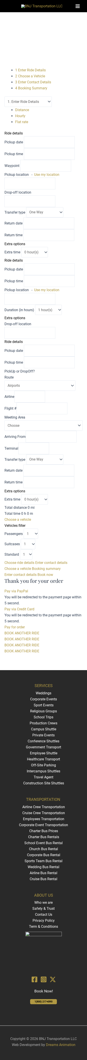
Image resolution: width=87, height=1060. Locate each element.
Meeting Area (14, 417)
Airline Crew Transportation (43, 807)
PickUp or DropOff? (19, 371)
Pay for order (14, 627)
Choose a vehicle (17, 519)
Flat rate (21, 122)
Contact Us (43, 914)
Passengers (14, 534)
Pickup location (31, 174)
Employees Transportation (43, 819)
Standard (12, 554)
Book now (45, 575)
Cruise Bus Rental (43, 879)
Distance (22, 110)
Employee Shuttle (43, 753)
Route (9, 377)
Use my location (46, 174)
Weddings (43, 693)
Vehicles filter (14, 525)
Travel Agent (43, 777)
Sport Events (44, 705)
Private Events (43, 735)
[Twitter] (53, 979)
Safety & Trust (43, 908)
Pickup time (14, 154)
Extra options (14, 244)
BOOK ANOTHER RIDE (21, 633)
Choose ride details (19, 563)
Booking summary (46, 569)
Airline (9, 397)
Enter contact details (51, 563)
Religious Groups (43, 711)
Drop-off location (17, 192)
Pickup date (14, 142)
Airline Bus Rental (43, 873)
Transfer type (15, 212)
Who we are (43, 902)
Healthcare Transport (43, 759)
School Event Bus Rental (43, 843)
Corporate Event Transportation (43, 825)
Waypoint (11, 166)
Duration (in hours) (19, 310)
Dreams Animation (60, 1045)
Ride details (13, 133)
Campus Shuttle (43, 729)
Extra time (12, 252)
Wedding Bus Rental (43, 867)
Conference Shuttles (43, 741)
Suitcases (12, 544)
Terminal (11, 448)
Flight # (10, 408)
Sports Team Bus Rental (43, 861)
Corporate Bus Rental (43, 855)
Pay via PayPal (16, 591)
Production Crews (43, 723)
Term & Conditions (43, 926)
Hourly (20, 116)
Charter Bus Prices (43, 831)
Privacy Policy (44, 920)
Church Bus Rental (43, 849)
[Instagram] (43, 979)
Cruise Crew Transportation (43, 813)
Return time (13, 235)
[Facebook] (34, 979)
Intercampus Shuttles (43, 771)
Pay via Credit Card (19, 609)
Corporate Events (43, 699)
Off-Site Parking (43, 765)
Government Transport (43, 747)
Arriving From (15, 437)
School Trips (43, 717)
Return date (13, 223)
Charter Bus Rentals (43, 837)
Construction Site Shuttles (43, 783)
